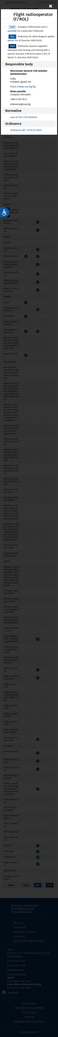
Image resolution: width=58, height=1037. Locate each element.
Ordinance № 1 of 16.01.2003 (26, 130)
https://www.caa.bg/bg (23, 86)
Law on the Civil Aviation (23, 117)
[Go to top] (52, 1024)
